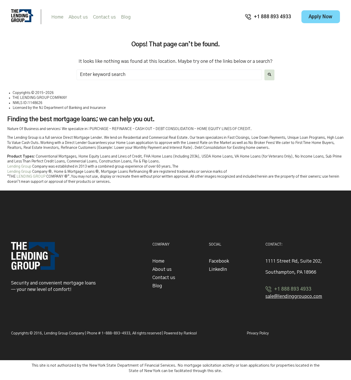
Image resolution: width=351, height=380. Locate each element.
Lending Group (19, 166)
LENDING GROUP (30, 176)
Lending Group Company (64, 333)
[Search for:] (169, 75)
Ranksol (190, 333)
